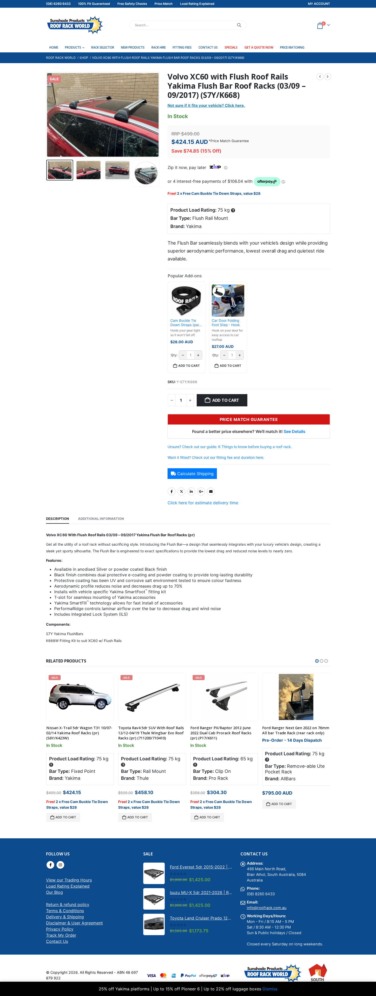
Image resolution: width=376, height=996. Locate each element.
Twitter (181, 491)
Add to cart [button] (189, 366)
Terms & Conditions (65, 910)
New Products (133, 47)
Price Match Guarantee (230, 141)
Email (211, 491)
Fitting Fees (182, 47)
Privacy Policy (59, 929)
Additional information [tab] (101, 519)
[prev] (320, 76)
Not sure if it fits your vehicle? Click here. (206, 105)
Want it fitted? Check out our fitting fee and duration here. (216, 457)
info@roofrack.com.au (266, 908)
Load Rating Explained (68, 886)
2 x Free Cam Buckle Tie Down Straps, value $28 (218, 193)
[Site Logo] (75, 25)
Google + (201, 491)
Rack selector (102, 47)
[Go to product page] (296, 697)
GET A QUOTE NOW (259, 47)
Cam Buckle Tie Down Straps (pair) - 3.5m (185, 322)
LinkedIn (191, 491)
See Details (294, 431)
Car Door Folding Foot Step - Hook (226, 322)
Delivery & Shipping (65, 916)
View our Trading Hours (69, 880)
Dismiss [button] (269, 988)
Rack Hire (158, 47)
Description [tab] (57, 519)
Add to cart (225, 400)
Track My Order (61, 935)
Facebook (172, 491)
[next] (327, 76)
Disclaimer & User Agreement (74, 922)
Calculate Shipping (195, 473)
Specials (231, 47)
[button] (47, 115)
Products (73, 47)
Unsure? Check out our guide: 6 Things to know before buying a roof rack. (230, 446)
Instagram (60, 865)
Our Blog (54, 892)
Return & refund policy (67, 904)
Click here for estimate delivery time (203, 502)
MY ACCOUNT (319, 4)
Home (53, 47)
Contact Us (208, 47)
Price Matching (292, 47)
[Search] (239, 25)
